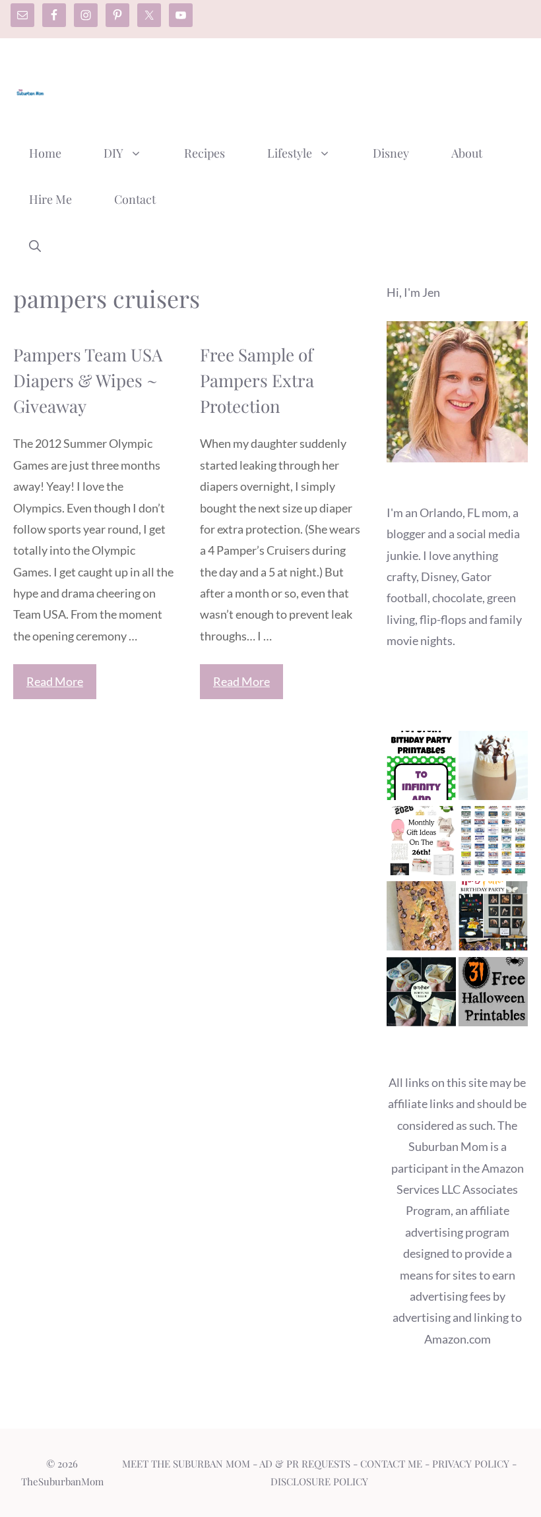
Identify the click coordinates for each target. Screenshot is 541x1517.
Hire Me (50, 199)
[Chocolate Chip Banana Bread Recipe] (421, 918)
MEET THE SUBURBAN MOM (186, 1463)
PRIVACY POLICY (470, 1463)
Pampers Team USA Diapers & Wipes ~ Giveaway (87, 380)
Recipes (204, 153)
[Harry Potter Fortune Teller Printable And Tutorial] (421, 994)
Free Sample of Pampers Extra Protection (257, 380)
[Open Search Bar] (35, 245)
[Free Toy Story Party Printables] (421, 768)
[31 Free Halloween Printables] (493, 994)
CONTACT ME (391, 1463)
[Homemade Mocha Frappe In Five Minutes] (493, 768)
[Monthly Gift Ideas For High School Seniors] (421, 843)
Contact (135, 199)
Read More (54, 681)
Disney (391, 153)
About (466, 153)
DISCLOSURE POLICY (319, 1481)
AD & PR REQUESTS (304, 1463)
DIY (113, 153)
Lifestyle (289, 153)
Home (45, 153)
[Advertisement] (288, 87)
